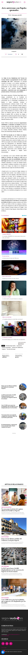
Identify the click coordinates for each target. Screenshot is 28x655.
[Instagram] (6, 643)
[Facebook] (3, 643)
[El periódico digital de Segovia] (14, 2)
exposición (19, 345)
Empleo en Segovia (6, 507)
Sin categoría (5, 566)
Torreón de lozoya (11, 349)
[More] (22, 54)
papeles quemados (6, 347)
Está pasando (5, 536)
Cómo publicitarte (5, 635)
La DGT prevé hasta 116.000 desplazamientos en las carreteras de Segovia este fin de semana (9, 396)
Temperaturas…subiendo (6, 356)
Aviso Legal (3, 647)
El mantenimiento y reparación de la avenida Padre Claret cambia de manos (9, 426)
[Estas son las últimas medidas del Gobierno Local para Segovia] (23, 387)
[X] (10, 643)
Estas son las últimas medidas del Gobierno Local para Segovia (9, 387)
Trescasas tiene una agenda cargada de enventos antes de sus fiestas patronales (9, 416)
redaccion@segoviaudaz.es (13, 634)
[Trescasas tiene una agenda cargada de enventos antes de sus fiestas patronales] (23, 416)
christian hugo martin (10, 345)
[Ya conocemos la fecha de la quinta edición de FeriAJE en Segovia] (14, 497)
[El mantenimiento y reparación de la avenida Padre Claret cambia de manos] (23, 426)
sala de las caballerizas (17, 347)
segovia (4, 349)
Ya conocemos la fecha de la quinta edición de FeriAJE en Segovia (12, 510)
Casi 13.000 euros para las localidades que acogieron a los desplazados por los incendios (9, 406)
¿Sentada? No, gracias (18, 356)
